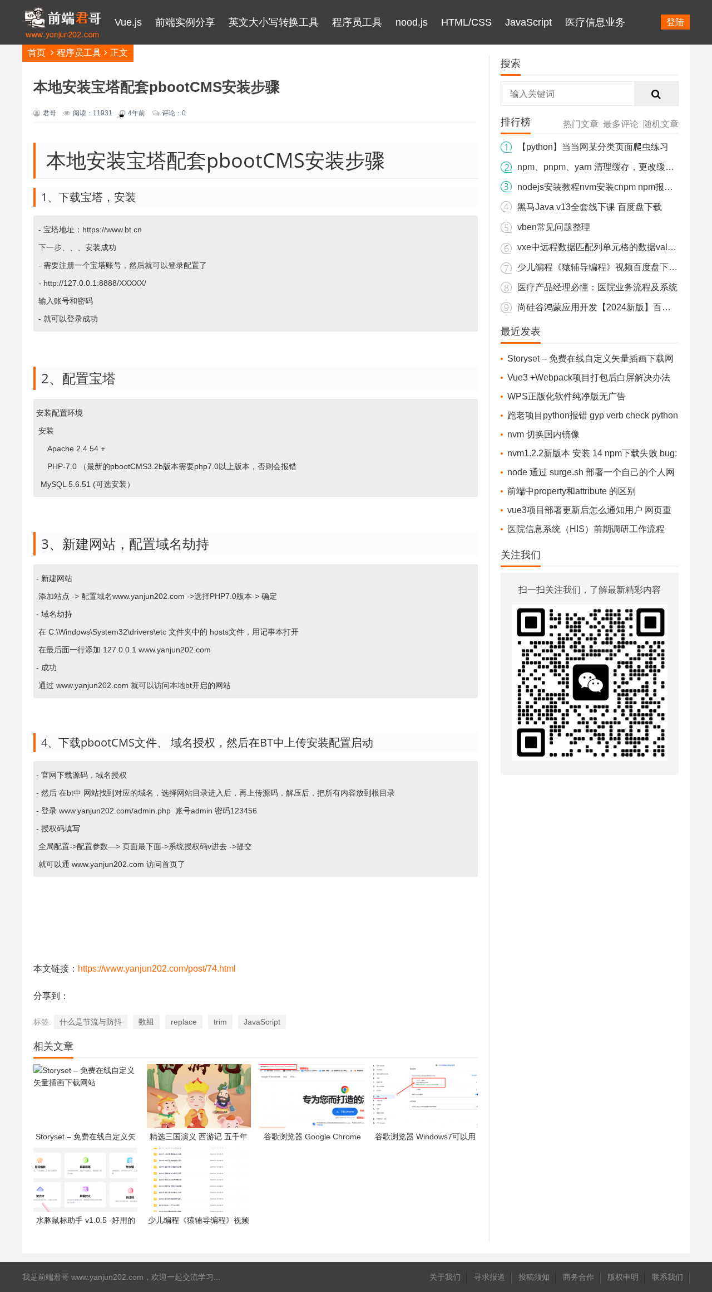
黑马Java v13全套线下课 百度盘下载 (589, 207)
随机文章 (661, 124)
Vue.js (128, 22)
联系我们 (667, 1277)
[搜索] (656, 94)
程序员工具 (357, 22)
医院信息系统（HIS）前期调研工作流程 (586, 529)
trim (220, 1021)
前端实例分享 (185, 22)
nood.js (411, 22)
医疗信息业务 (595, 22)
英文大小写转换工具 (274, 22)
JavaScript (528, 22)
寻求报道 (489, 1277)
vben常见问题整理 (553, 227)
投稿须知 (534, 1277)
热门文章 (581, 124)
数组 (146, 1021)
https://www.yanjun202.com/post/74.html (157, 968)
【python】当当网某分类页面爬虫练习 (593, 147)
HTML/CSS (466, 22)
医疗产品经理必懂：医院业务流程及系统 (597, 287)
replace (184, 1021)
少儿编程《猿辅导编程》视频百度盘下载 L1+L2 (611, 267)
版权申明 (623, 1277)
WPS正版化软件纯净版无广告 (566, 396)
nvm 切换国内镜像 (543, 434)
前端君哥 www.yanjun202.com (91, 1277)
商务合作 (578, 1277)
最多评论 (621, 124)
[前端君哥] (62, 67)
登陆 (675, 22)
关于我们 (445, 1277)
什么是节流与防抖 (91, 1021)
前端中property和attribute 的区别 (571, 491)
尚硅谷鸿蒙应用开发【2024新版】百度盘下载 (607, 307)
